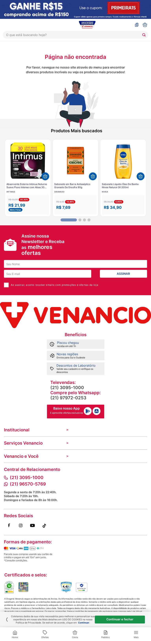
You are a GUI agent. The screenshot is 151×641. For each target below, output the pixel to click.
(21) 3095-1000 (67, 387)
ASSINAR (123, 274)
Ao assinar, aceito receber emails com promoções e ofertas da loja (54, 284)
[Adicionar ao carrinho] (45, 176)
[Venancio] (75, 315)
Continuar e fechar (119, 619)
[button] (27, 204)
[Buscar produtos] (144, 35)
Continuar (83, 622)
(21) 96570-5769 (28, 484)
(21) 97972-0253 (68, 397)
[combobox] (75, 35)
